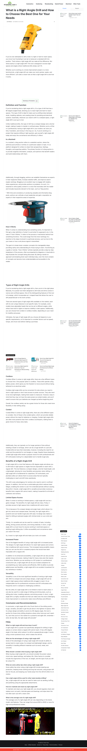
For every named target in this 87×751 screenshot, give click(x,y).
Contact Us (39, 744)
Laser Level (63, 558)
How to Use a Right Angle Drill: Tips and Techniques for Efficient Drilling (47, 360)
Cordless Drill (64, 538)
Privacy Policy (45, 744)
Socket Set (63, 583)
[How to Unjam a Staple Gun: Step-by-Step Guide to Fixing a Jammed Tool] (64, 268)
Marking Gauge (64, 603)
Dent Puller (63, 643)
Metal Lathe (63, 576)
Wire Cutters (64, 572)
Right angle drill (64, 605)
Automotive (29, 4)
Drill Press (63, 543)
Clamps (62, 565)
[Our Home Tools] (10, 3)
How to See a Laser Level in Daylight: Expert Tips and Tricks (75, 15)
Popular (64, 8)
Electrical (68, 4)
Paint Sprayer (64, 540)
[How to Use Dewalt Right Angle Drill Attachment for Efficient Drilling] (35, 368)
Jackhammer (64, 567)
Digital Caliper (64, 598)
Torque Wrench (64, 629)
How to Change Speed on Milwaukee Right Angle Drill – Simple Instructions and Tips (21, 360)
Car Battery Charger (65, 634)
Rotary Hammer (64, 587)
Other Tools (76, 4)
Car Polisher (63, 641)
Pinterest (60, 744)
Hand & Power (59, 4)
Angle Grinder (64, 545)
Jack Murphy (9, 21)
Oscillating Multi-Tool (65, 594)
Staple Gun (63, 549)
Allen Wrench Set (65, 607)
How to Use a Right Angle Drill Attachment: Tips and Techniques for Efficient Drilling (21, 368)
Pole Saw (63, 614)
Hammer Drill (64, 556)
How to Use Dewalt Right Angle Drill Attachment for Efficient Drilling (47, 368)
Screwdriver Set (64, 578)
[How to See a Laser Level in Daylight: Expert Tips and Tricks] (64, 63)
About (26, 744)
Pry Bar (62, 601)
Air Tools (63, 585)
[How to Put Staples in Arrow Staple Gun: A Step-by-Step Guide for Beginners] (64, 473)
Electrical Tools (64, 616)
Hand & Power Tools (65, 536)
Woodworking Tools (65, 621)
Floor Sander (64, 574)
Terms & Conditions (53, 744)
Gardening (39, 4)
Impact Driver (64, 547)
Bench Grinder (64, 581)
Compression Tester (65, 647)
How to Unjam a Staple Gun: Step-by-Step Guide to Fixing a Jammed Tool (74, 220)
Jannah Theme (16, 749)
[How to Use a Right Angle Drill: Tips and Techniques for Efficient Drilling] (35, 359)
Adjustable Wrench (65, 592)
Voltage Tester (64, 618)
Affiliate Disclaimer (32, 744)
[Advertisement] (30, 89)
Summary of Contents (29, 100)
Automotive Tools (65, 625)
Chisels (62, 623)
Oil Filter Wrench (64, 645)
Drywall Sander (64, 596)
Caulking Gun (64, 569)
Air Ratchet (63, 650)
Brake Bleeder (64, 636)
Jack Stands (64, 632)
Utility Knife (63, 563)
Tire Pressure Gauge (65, 638)
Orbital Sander (64, 560)
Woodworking (49, 4)
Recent (77, 8)
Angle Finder (64, 590)
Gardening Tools (64, 610)
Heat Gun (63, 554)
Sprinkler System (65, 612)
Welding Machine (65, 552)
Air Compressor (64, 627)
